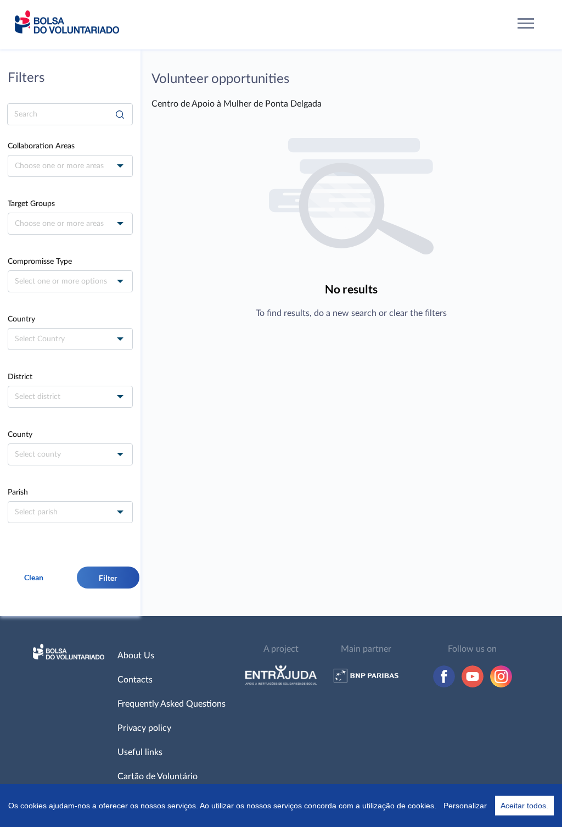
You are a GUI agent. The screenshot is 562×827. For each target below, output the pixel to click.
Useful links (139, 752)
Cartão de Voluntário (157, 776)
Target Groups (31, 204)
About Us (135, 655)
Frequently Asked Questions (171, 704)
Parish (18, 492)
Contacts (135, 679)
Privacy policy (144, 728)
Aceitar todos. (524, 805)
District (20, 377)
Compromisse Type (40, 261)
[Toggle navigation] (526, 25)
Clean (33, 577)
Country (21, 319)
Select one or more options (61, 281)
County (20, 435)
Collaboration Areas (41, 146)
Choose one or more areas (59, 166)
